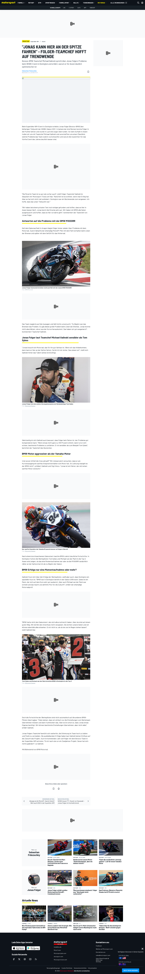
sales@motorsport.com (103, 955)
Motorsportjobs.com (60, 953)
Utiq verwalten (92, 968)
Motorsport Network (67, 971)
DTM (39, 3)
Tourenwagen (88, 3)
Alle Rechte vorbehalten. (82, 971)
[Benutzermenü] (142, 3)
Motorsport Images (30, 406)
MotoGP (31, 3)
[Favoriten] (88, 72)
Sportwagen (50, 3)
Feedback (99, 946)
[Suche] (138, 3)
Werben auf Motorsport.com (104, 949)
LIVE (64, 7)
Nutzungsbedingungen (53, 968)
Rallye (76, 3)
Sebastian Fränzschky (29, 71)
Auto (79, 7)
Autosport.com (58, 956)
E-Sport (71, 7)
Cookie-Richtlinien (67, 968)
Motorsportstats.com (60, 959)
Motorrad (101, 3)
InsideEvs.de (57, 947)
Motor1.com (57, 950)
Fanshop (92, 7)
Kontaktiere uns (100, 952)
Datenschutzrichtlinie (80, 968)
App (85, 7)
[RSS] (36, 959)
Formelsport (64, 3)
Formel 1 (21, 3)
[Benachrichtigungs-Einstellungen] (59, 789)
